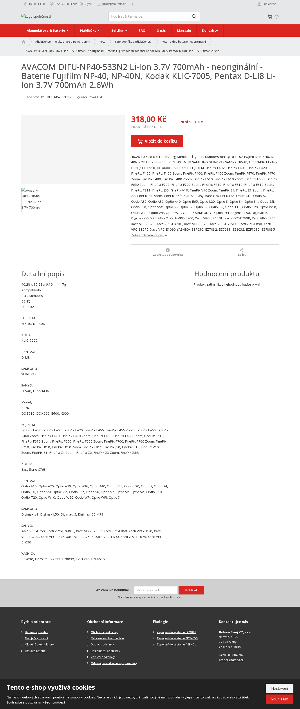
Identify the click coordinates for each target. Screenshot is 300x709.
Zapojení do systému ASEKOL (176, 644)
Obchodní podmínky (104, 632)
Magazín (184, 30)
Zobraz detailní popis (147, 235)
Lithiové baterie (35, 651)
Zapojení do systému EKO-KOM (177, 638)
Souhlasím (279, 699)
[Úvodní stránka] (36, 16)
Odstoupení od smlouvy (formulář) (114, 663)
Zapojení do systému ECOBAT (176, 632)
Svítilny (118, 30)
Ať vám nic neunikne (112, 590)
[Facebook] (133, 4)
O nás (161, 30)
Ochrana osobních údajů (107, 638)
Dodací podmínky (102, 644)
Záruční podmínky (103, 657)
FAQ (142, 30)
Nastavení (279, 688)
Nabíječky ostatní (36, 638)
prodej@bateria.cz (231, 660)
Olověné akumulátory (39, 644)
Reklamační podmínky (105, 651)
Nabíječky (88, 30)
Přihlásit (191, 590)
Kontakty (210, 30)
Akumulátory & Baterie (46, 30)
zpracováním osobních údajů (160, 597)
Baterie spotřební (36, 632)
